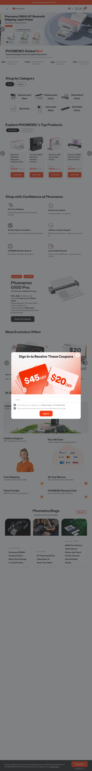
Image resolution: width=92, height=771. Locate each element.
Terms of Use (46, 405)
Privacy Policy (60, 405)
